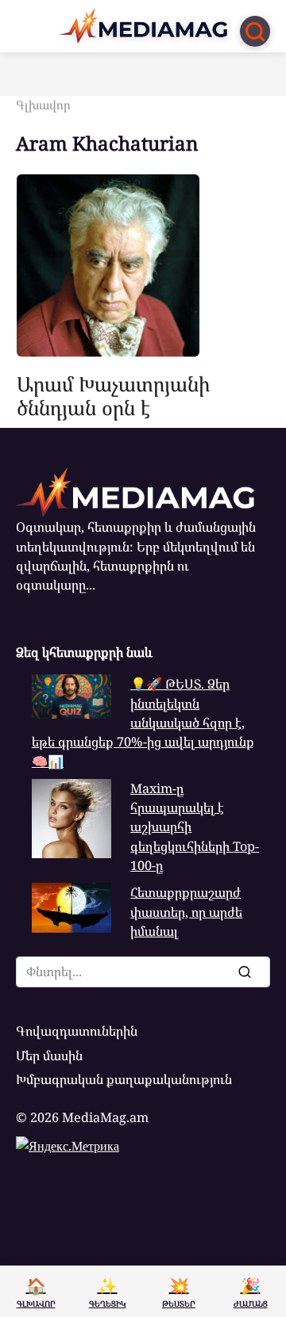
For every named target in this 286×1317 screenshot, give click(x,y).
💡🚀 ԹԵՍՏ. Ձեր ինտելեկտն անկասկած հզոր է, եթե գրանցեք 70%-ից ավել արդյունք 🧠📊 (143, 722)
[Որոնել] (244, 971)
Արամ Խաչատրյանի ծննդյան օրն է (113, 394)
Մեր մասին (49, 1055)
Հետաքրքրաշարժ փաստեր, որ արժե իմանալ (186, 912)
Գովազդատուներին (76, 1031)
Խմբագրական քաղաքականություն (124, 1079)
